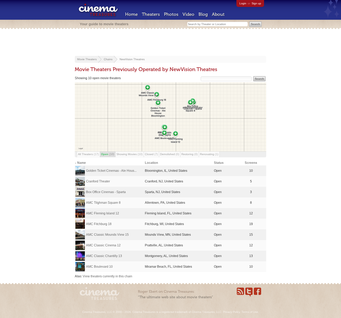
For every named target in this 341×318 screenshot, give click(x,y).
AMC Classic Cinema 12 (103, 245)
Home (131, 14)
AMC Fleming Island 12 (102, 213)
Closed (151, 154)
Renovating (209, 154)
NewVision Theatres (132, 59)
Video (188, 14)
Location (151, 162)
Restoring (189, 154)
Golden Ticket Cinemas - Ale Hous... (111, 170)
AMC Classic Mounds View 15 (107, 234)
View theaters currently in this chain (107, 276)
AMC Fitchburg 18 (98, 224)
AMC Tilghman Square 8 (103, 202)
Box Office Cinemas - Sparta (106, 192)
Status (219, 162)
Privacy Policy (231, 311)
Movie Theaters (87, 59)
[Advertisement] (170, 43)
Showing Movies (129, 154)
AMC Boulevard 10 (99, 266)
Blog (203, 14)
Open (107, 154)
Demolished (169, 154)
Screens (251, 162)
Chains (108, 59)
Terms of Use (250, 311)
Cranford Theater (98, 181)
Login (242, 3)
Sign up (256, 3)
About (218, 14)
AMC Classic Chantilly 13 (104, 256)
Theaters (151, 14)
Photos (171, 14)
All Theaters (88, 154)
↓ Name (80, 162)
